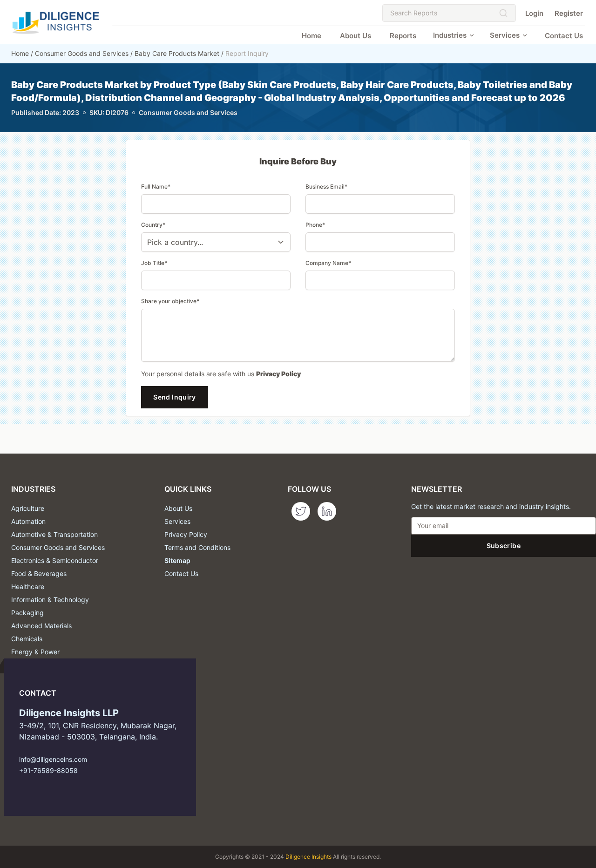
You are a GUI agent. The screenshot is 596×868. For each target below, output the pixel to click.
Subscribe (504, 545)
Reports (403, 35)
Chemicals (26, 639)
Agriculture (27, 508)
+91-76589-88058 (48, 770)
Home (311, 35)
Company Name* (328, 262)
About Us (355, 35)
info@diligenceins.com (53, 759)
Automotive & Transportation (54, 534)
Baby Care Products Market (177, 53)
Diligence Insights (308, 856)
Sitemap (177, 560)
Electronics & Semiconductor (54, 560)
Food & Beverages (39, 573)
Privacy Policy (278, 374)
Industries (450, 35)
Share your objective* (170, 301)
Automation (28, 521)
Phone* (315, 224)
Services (505, 35)
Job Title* (154, 262)
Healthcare (27, 586)
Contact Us (564, 35)
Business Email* (326, 186)
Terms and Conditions (197, 547)
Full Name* (155, 186)
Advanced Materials (41, 626)
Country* (153, 224)
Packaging (27, 613)
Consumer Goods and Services (82, 53)
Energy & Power (35, 652)
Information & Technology (50, 600)
